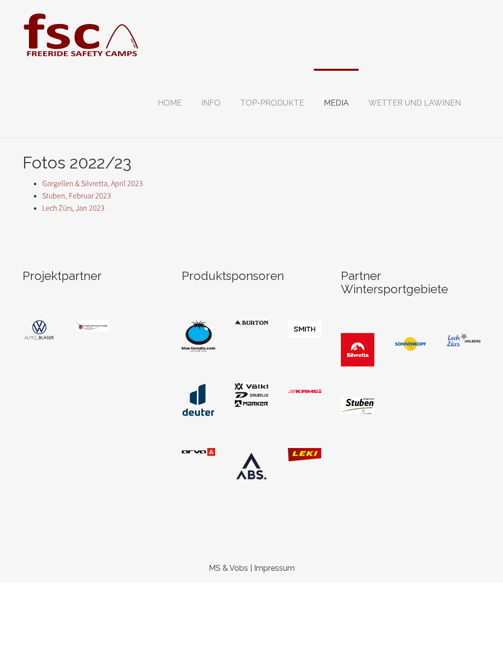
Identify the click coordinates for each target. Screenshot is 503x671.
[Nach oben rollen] (471, 639)
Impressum (274, 568)
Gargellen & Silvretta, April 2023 (92, 183)
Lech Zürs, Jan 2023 (73, 208)
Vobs (238, 568)
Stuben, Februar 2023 (76, 196)
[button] (211, 103)
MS (215, 568)
